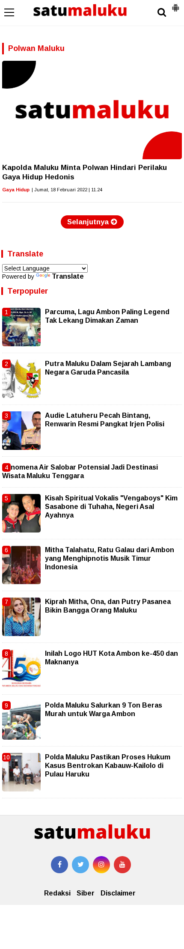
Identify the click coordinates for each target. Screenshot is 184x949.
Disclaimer (118, 893)
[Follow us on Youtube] (122, 864)
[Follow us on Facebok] (59, 864)
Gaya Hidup (16, 189)
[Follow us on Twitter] (80, 864)
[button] (175, 4)
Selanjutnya (89, 222)
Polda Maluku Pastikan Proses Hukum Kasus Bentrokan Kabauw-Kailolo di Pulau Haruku (107, 765)
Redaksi (57, 893)
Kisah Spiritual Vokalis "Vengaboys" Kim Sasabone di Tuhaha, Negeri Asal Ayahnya (111, 506)
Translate (68, 276)
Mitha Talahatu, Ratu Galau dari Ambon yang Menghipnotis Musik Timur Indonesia (109, 558)
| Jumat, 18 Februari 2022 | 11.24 (67, 189)
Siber (86, 893)
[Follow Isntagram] (101, 864)
